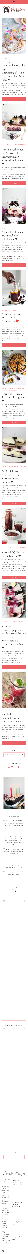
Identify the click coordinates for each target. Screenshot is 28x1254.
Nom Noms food (14, 10)
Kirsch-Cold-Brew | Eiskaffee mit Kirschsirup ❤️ (13, 317)
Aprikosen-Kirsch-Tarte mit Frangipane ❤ (14, 397)
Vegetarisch (20, 56)
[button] (14, 2)
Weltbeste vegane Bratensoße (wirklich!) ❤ (14, 866)
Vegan (19, 308)
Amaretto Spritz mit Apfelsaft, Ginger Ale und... (18, 1222)
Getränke (4, 308)
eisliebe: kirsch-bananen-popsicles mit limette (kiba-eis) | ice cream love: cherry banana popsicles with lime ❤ (14, 637)
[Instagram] (9, 767)
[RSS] (18, 767)
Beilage (10, 547)
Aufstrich (4, 547)
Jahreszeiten (14, 143)
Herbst (9, 143)
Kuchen (10, 56)
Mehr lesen (14, 99)
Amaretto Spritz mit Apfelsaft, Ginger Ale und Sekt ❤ (14, 890)
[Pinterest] (12, 767)
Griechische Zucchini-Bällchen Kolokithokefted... (17, 1183)
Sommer (8, 144)
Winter (24, 144)
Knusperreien (11, 388)
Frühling (4, 143)
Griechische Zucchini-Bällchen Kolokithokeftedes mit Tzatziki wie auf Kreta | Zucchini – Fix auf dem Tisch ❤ (14, 840)
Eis (7, 621)
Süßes (14, 56)
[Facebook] (15, 767)
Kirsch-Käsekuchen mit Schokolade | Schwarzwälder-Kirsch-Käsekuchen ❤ (13, 156)
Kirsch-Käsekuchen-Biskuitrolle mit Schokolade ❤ (13, 235)
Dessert (4, 227)
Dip (13, 547)
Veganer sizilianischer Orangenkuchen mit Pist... (18, 1236)
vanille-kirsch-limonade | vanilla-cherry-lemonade (12, 718)
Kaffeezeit (4, 56)
